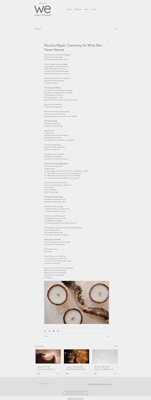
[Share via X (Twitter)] (49, 331)
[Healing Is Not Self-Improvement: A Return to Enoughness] (48, 356)
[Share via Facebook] (45, 331)
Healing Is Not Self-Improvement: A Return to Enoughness (46, 368)
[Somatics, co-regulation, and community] (105, 356)
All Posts (38, 29)
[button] (94, 9)
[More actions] (108, 40)
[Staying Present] (76, 356)
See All (116, 346)
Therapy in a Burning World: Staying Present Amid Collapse (75, 368)
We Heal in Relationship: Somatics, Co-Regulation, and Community (103, 368)
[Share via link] (58, 331)
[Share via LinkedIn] (53, 331)
